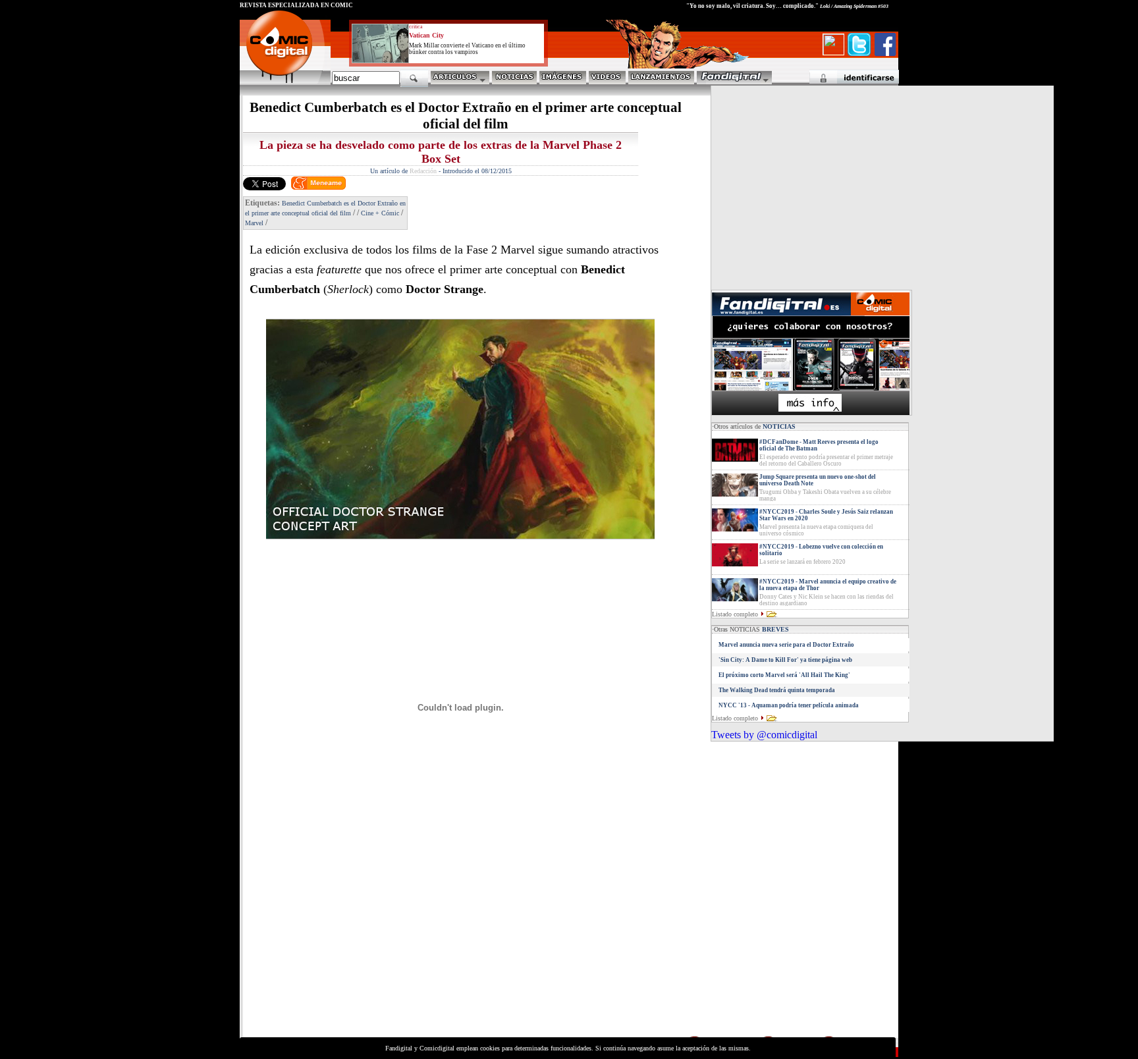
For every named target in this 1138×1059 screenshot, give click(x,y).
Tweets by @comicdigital (764, 734)
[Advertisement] (362, 942)
